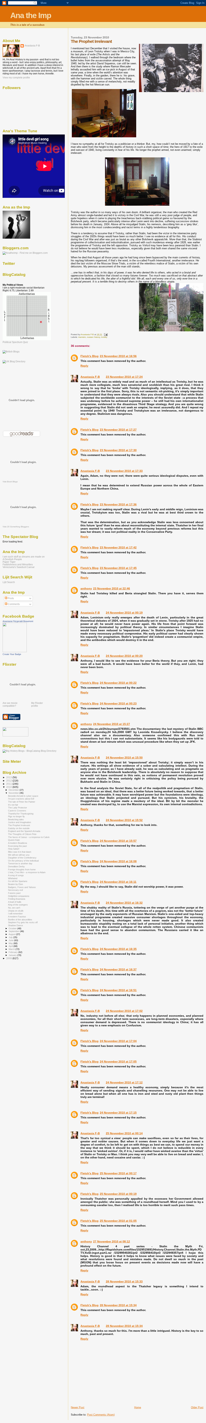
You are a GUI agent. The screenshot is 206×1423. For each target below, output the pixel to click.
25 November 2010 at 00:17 (118, 1173)
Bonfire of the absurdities (20, 919)
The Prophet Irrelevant (19, 825)
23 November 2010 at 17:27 (118, 429)
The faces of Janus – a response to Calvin (28, 837)
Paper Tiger (9, 562)
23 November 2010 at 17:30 (118, 450)
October (13, 928)
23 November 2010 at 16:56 (118, 356)
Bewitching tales (16, 819)
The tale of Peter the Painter (21, 802)
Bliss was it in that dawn (19, 852)
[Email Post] (105, 334)
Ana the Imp (30, 15)
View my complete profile (16, 77)
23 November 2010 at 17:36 (118, 504)
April (11, 946)
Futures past (14, 893)
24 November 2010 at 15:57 (118, 840)
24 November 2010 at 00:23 (118, 703)
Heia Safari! (13, 849)
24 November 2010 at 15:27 (111, 724)
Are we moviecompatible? (10, 704)
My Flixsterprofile (37, 704)
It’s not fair (13, 805)
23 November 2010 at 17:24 (124, 376)
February (13, 952)
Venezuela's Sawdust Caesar (19, 567)
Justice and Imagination (19, 822)
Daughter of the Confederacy (22, 857)
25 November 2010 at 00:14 (124, 1133)
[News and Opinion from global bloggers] (15, 735)
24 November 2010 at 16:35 (118, 949)
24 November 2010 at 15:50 (124, 757)
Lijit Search (9, 582)
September (14, 931)
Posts (10, 598)
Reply (84, 365)
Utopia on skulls (16, 911)
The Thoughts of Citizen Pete (22, 834)
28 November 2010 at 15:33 (124, 1281)
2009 (9, 958)
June (11, 940)
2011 (9, 783)
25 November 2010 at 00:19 (118, 1193)
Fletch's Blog (89, 356)
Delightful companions (18, 896)
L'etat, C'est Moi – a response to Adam (26, 872)
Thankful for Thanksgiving (20, 813)
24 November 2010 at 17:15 (118, 1112)
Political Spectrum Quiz (15, 342)
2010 (9, 787)
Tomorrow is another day (20, 863)
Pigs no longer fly (16, 816)
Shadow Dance (15, 925)
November (14, 793)
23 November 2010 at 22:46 (111, 588)
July (11, 937)
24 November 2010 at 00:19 (124, 612)
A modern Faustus (17, 916)
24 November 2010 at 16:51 (118, 990)
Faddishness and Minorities (18, 564)
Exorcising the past (17, 846)
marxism (82, 337)
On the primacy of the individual (23, 860)
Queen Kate (14, 840)
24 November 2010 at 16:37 (118, 969)
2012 (9, 780)
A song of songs (16, 875)
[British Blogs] (11, 351)
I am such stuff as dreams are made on (24, 556)
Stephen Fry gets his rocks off (23, 922)
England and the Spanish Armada (24, 831)
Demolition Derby (16, 866)
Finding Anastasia (16, 899)
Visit (10, 481)
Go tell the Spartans (17, 881)
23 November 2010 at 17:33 (124, 470)
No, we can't (14, 908)
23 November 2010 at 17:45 (118, 568)
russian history (93, 337)
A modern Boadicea (17, 843)
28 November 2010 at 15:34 (118, 1305)
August (12, 934)
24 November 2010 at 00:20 (124, 655)
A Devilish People (12, 559)
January (13, 955)
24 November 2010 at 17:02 (124, 1010)
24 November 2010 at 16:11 (118, 881)
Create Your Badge (12, 654)
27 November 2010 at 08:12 (111, 1241)
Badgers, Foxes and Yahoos (22, 887)
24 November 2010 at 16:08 (118, 861)
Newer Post (77, 1407)
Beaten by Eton (15, 884)
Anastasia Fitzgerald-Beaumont (18, 621)
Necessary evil (15, 890)
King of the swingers (18, 904)
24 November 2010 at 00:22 (118, 682)
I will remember (15, 913)
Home (137, 1407)
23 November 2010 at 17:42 (118, 547)
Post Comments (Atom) (101, 1414)
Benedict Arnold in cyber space (23, 796)
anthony (86, 588)
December (14, 790)
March (12, 949)
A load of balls (14, 902)
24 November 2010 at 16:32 (124, 902)
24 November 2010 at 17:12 (124, 1082)
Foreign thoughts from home (22, 869)
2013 (9, 777)
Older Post (197, 1407)
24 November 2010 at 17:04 (118, 1041)
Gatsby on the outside (19, 828)
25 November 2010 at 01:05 (118, 1220)
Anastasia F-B (90, 376)
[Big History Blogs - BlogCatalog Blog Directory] (29, 750)
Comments (13, 604)
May (11, 943)
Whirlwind (12, 878)
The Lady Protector (17, 807)
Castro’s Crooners (17, 810)
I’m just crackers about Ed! (21, 799)
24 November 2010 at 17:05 (118, 1061)
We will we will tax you (18, 855)
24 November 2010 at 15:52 (124, 820)
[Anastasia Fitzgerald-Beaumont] (15, 651)
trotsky (104, 337)
